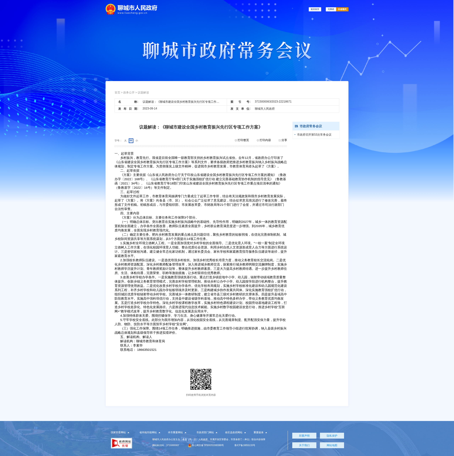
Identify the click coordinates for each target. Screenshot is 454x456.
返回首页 (315, 9)
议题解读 (143, 92)
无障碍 (331, 9)
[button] (122, 432)
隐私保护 (332, 435)
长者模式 (342, 9)
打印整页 (243, 140)
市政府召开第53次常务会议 (314, 134)
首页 (117, 92)
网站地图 (332, 445)
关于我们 (304, 445)
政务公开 (129, 92)
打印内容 (265, 140)
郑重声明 (304, 435)
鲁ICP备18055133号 (244, 445)
